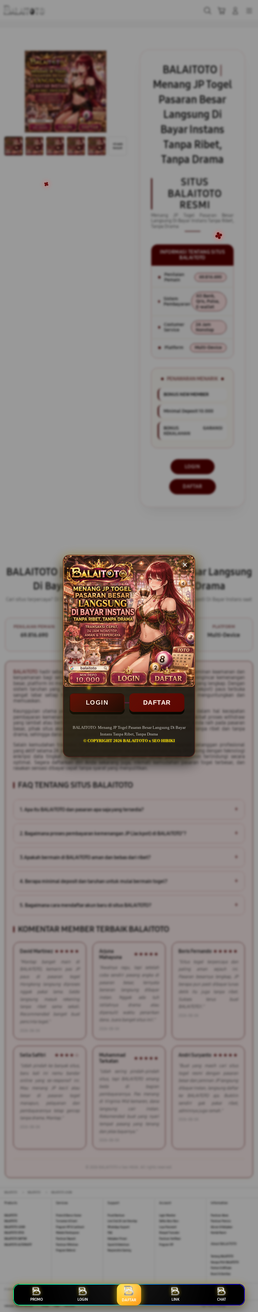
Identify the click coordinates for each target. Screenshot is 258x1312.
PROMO (36, 1299)
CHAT (221, 1299)
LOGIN (97, 702)
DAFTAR (157, 702)
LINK (175, 1299)
